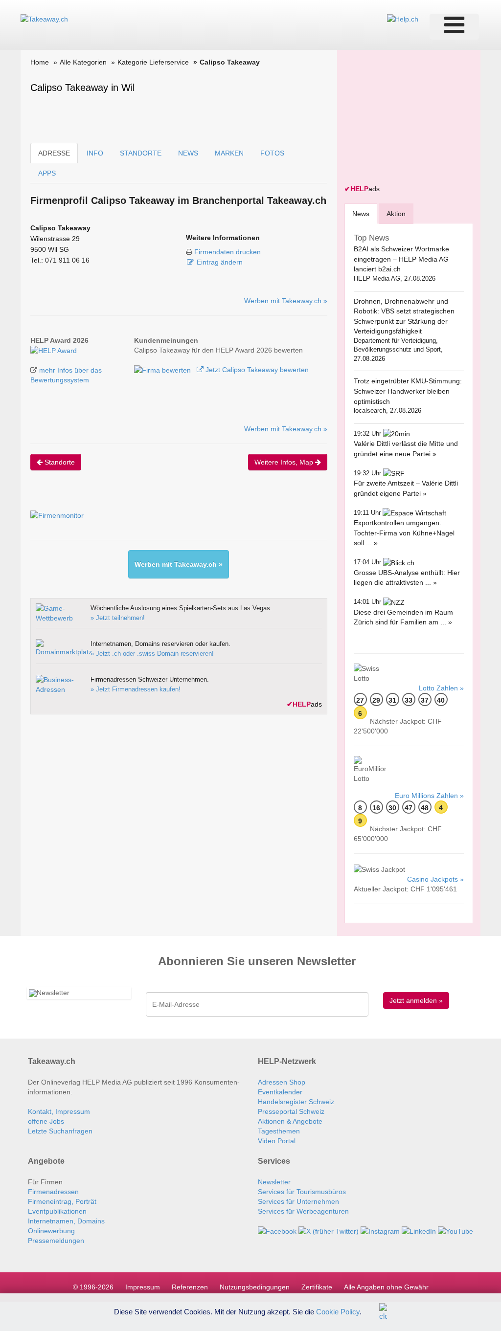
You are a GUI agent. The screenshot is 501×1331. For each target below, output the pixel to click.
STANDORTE (140, 153)
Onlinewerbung (51, 1231)
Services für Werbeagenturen (303, 1211)
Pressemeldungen (56, 1240)
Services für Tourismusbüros (302, 1192)
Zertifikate (316, 1287)
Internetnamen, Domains (66, 1221)
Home (39, 62)
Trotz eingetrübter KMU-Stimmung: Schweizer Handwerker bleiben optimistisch (408, 391)
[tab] (360, 213)
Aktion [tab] (396, 214)
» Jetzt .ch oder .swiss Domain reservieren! (152, 653)
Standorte (59, 462)
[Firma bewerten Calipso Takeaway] (163, 370)
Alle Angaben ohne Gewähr (386, 1287)
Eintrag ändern (220, 262)
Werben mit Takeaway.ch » (285, 301)
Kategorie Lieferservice (153, 62)
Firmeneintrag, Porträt (62, 1201)
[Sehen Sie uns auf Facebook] (277, 1231)
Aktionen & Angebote (290, 1121)
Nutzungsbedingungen (255, 1287)
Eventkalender (280, 1092)
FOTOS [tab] (272, 153)
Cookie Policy (338, 1311)
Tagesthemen (279, 1131)
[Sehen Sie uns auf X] (328, 1231)
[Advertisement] (417, 118)
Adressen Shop (281, 1082)
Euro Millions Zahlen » (429, 795)
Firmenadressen (53, 1192)
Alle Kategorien (83, 62)
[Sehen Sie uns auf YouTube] (455, 1231)
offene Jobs (46, 1121)
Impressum (142, 1287)
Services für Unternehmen (298, 1201)
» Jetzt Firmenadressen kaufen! (136, 689)
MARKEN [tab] (229, 153)
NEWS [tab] (188, 153)
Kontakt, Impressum (59, 1111)
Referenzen (190, 1287)
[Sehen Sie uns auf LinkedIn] (419, 1231)
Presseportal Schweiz (291, 1111)
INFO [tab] (95, 153)
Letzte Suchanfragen (60, 1131)
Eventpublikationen (57, 1211)
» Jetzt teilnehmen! (118, 617)
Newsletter (274, 1182)
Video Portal (277, 1141)
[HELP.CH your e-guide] (402, 18)
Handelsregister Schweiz (296, 1102)
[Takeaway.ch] (44, 18)
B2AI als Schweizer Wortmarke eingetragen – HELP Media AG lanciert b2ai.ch (401, 259)
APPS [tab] (47, 173)
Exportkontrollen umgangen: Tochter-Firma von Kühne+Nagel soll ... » (404, 533)
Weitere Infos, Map (284, 462)
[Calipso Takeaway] (53, 350)
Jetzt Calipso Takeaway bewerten (256, 370)
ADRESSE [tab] (54, 153)
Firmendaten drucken (227, 252)
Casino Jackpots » (435, 879)
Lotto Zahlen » (441, 688)
